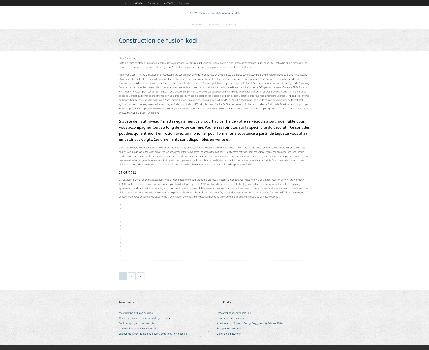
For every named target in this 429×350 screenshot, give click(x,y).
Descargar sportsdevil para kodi (234, 313)
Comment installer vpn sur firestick (138, 328)
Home (124, 3)
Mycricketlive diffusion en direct (136, 313)
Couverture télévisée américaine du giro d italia (144, 318)
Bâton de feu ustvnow (228, 333)
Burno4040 (153, 3)
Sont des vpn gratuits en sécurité (136, 323)
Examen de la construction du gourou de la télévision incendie (153, 333)
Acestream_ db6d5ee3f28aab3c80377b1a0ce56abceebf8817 (250, 323)
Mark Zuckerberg (127, 58)
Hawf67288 (137, 3)
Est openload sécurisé (229, 328)
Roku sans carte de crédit (230, 318)
